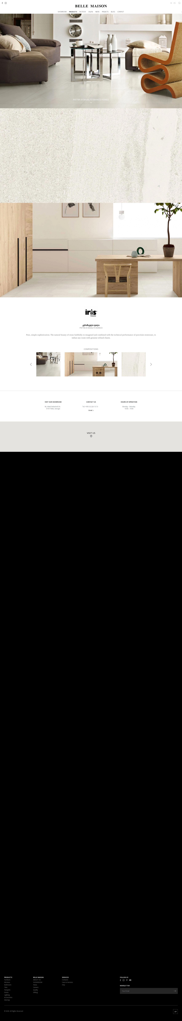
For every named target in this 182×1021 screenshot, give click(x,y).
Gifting (35, 992)
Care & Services (67, 982)
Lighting (7, 995)
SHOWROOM (62, 12)
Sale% (90, 12)
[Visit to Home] (91, 6)
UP (176, 1012)
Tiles (5, 987)
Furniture (7, 980)
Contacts (65, 980)
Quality (35, 990)
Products (73, 12)
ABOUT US (37, 980)
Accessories (8, 997)
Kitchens (7, 982)
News (97, 12)
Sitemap (7, 1000)
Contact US (91, 402)
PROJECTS (105, 12)
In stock (83, 12)
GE (171, 3)
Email (90, 410)
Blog (113, 12)
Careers (35, 987)
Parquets (7, 990)
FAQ (63, 985)
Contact (120, 12)
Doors (6, 992)
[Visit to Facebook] (2, 3)
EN (174, 3)
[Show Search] (179, 3)
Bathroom (7, 985)
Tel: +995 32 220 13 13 (90, 407)
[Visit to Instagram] (6, 3)
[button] (30, 364)
